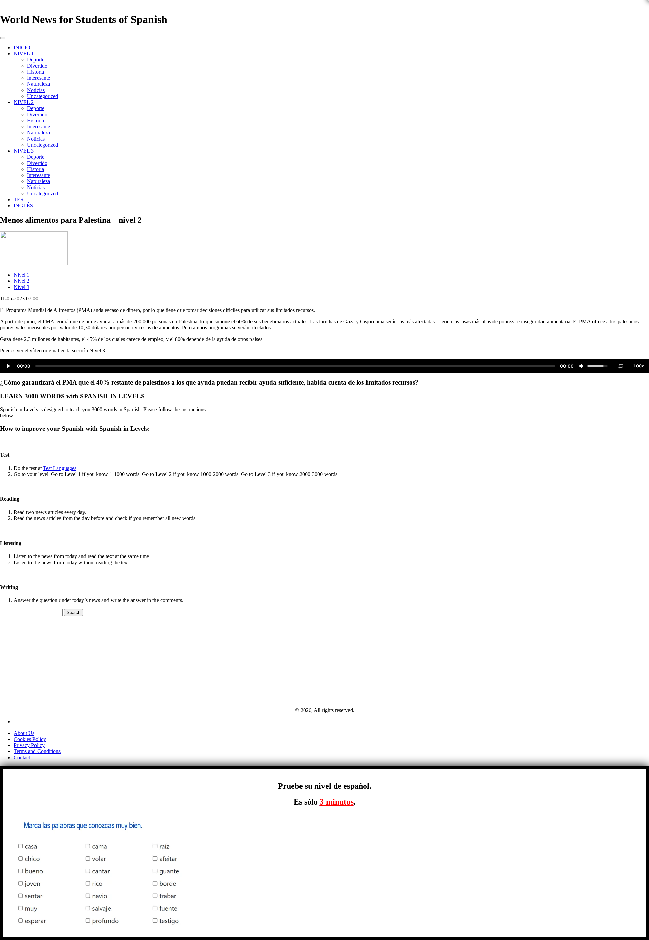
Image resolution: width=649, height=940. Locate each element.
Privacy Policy (29, 745)
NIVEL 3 (24, 151)
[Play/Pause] (8, 366)
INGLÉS (23, 205)
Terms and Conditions (37, 751)
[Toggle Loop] (621, 366)
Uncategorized (42, 96)
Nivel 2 (21, 281)
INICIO (22, 47)
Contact (22, 757)
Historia (35, 72)
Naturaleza (38, 84)
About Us (24, 733)
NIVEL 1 (24, 53)
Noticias (36, 90)
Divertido (37, 66)
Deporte (35, 60)
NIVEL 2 (24, 102)
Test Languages (59, 468)
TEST (20, 199)
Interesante (38, 78)
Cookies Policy (30, 739)
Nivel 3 (21, 287)
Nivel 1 (21, 275)
